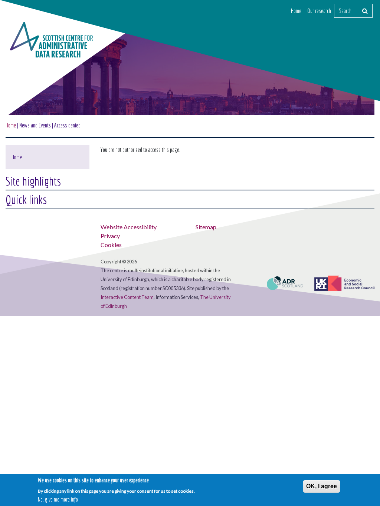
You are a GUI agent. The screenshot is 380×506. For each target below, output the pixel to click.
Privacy (110, 235)
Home (296, 10)
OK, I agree (321, 486)
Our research (319, 10)
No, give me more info (58, 499)
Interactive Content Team (127, 297)
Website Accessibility (129, 226)
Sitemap (206, 226)
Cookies (111, 244)
